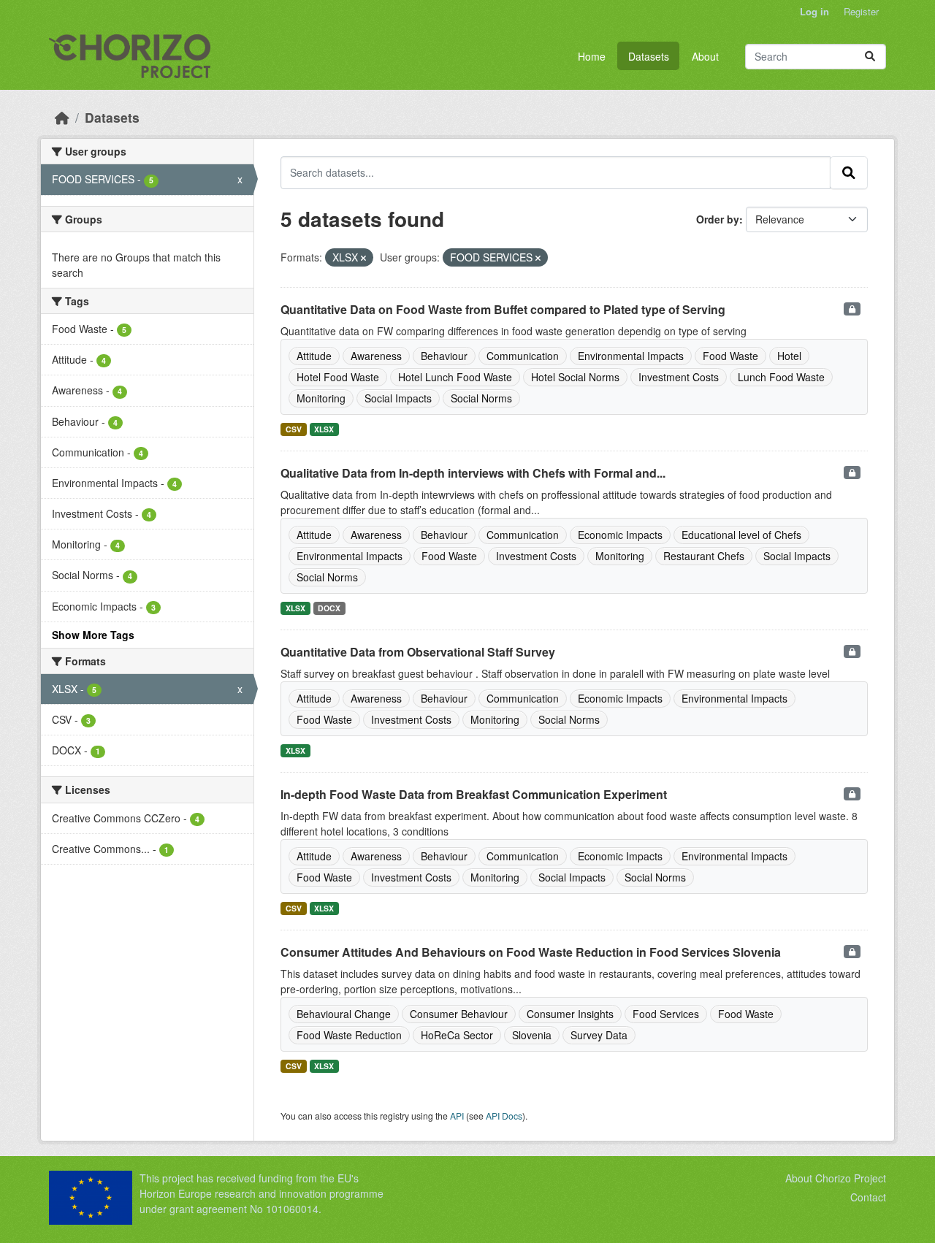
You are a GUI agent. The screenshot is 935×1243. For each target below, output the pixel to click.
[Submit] (870, 56)
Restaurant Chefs (703, 555)
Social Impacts (398, 398)
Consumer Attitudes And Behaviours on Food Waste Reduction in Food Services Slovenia (530, 952)
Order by (717, 219)
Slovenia (532, 1035)
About (705, 56)
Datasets (648, 56)
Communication (522, 355)
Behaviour (444, 355)
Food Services (666, 1013)
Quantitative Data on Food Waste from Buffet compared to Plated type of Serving (502, 309)
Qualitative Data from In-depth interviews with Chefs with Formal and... (472, 472)
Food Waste (730, 355)
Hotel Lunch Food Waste (455, 377)
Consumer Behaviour (459, 1013)
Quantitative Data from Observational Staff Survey (417, 651)
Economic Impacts (620, 534)
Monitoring (321, 398)
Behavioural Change (344, 1013)
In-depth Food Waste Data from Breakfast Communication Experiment (473, 794)
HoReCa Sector (457, 1035)
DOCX (329, 608)
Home (592, 56)
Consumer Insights (570, 1013)
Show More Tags (93, 634)
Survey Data (598, 1035)
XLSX (324, 429)
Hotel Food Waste (338, 377)
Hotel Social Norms (575, 377)
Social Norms (481, 398)
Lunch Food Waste (781, 377)
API (457, 1115)
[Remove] (363, 258)
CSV (294, 429)
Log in (814, 11)
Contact (868, 1197)
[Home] (62, 117)
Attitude (314, 355)
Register (861, 11)
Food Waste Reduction (349, 1035)
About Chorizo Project (835, 1178)
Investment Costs (678, 377)
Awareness (376, 355)
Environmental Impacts (631, 355)
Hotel (789, 355)
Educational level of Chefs (741, 534)
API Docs (504, 1115)
